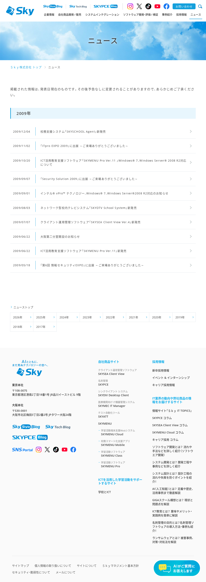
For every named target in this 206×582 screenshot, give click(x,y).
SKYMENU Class (113, 453)
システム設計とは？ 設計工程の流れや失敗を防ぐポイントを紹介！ (172, 477)
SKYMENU (105, 423)
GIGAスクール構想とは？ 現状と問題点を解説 (172, 502)
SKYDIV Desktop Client (113, 393)
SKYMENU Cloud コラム (168, 432)
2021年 (133, 317)
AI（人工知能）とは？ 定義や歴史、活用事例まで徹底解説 (172, 491)
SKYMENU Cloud (118, 432)
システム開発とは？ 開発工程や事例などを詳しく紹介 (172, 464)
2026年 (17, 317)
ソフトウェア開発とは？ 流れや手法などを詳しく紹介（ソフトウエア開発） (172, 451)
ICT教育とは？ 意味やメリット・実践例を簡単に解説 (172, 513)
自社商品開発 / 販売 (69, 14)
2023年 (87, 317)
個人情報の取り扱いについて (53, 566)
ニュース (196, 14)
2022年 (110, 317)
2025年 (40, 317)
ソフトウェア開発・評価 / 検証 (140, 14)
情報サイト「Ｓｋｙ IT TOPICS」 (172, 411)
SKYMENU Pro (113, 464)
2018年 (17, 327)
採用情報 (181, 14)
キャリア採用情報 (163, 385)
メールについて (65, 572)
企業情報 (49, 14)
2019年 (180, 317)
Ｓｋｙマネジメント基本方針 (120, 566)
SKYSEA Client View (117, 372)
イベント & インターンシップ (171, 378)
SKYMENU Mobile (115, 443)
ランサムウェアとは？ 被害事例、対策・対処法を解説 (173, 540)
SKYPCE (103, 382)
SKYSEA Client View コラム (170, 425)
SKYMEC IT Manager (116, 404)
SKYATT (109, 414)
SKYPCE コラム (162, 418)
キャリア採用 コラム (165, 440)
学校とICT (104, 492)
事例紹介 (167, 14)
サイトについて (87, 566)
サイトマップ (20, 566)
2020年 (156, 317)
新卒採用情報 (160, 370)
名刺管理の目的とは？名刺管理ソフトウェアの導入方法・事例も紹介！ (173, 526)
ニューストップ (23, 307)
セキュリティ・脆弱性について (31, 572)
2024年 (64, 317)
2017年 (40, 327)
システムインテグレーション (102, 14)
